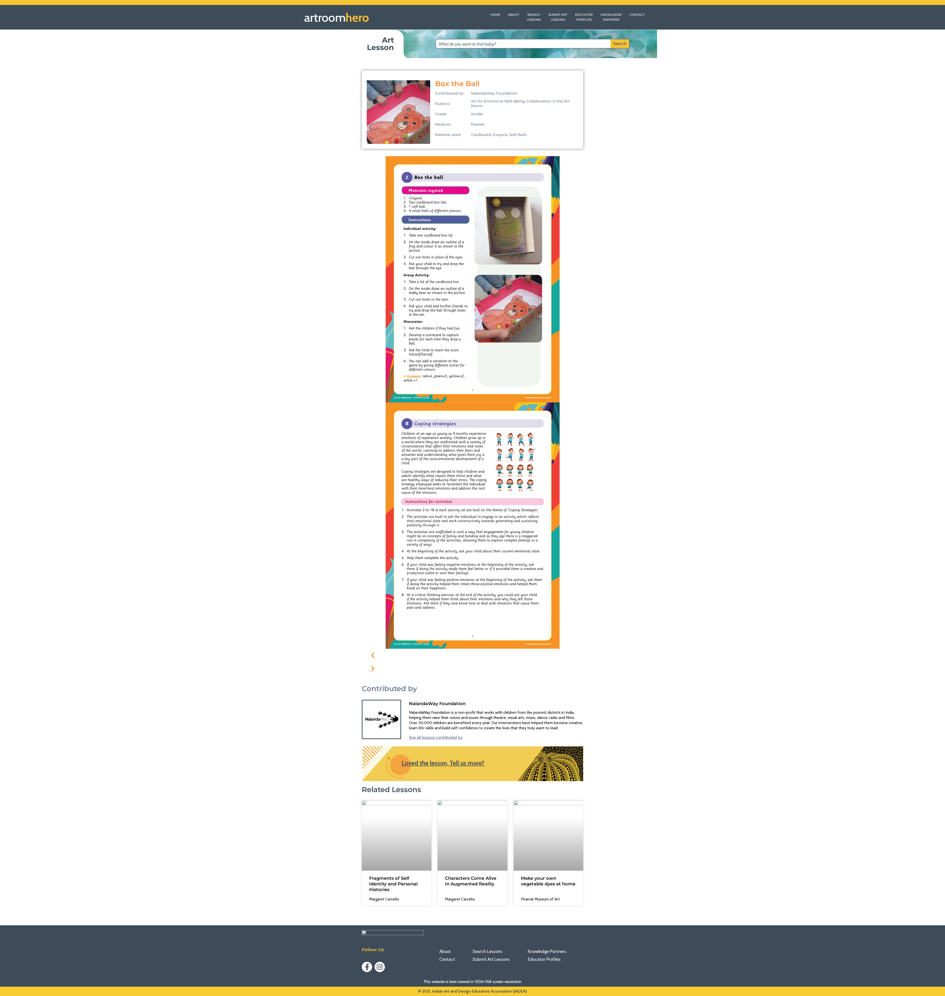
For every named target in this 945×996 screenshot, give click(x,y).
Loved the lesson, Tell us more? (443, 763)
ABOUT (513, 15)
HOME (495, 15)
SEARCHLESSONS (534, 17)
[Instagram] (380, 967)
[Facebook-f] (367, 967)
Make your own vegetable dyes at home (548, 881)
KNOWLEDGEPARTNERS (611, 17)
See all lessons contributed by (436, 737)
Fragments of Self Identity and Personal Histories (393, 884)
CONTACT (637, 15)
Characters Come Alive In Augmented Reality (470, 881)
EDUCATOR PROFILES (584, 17)
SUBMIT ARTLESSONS (558, 17)
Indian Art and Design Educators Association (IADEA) (479, 991)
